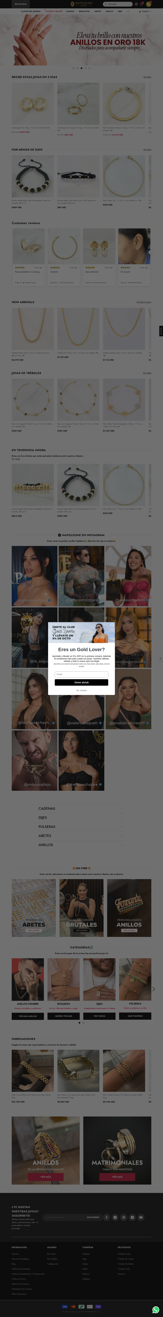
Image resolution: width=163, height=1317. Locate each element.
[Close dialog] (112, 625)
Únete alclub (81, 682)
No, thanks (81, 690)
